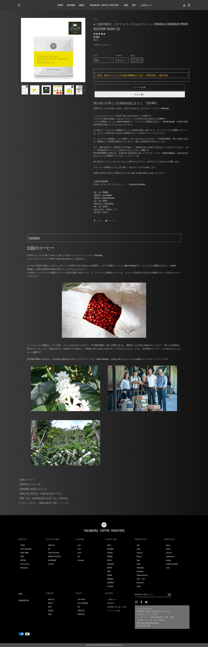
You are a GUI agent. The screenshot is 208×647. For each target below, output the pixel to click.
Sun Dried (169, 552)
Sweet (79, 552)
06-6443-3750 (145, 625)
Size (95, 55)
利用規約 (110, 603)
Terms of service (24, 564)
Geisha (138, 549)
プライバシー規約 (113, 610)
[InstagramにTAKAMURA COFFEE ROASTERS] (136, 602)
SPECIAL (22, 545)
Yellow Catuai (140, 567)
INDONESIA (110, 578)
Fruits (79, 545)
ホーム (95, 19)
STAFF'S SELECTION (53, 552)
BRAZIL (109, 545)
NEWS (50, 606)
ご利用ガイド (146, 5)
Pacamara (140, 552)
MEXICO (109, 560)
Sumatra (168, 560)
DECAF (22, 556)
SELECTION (71, 5)
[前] (20, 90)
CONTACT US (81, 614)
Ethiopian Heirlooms (142, 575)
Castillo (139, 586)
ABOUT (81, 5)
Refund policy (24, 567)
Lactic (167, 567)
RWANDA (109, 575)
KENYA (109, 571)
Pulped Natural (170, 556)
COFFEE (60, 5)
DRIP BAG (23, 560)
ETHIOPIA (110, 552)
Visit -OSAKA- (81, 599)
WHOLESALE (81, 610)
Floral (79, 549)
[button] (99, 33)
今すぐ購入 (140, 94)
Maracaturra (140, 582)
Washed (168, 549)
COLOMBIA (110, 549)
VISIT (134, 5)
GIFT (49, 549)
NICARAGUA (110, 582)
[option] (52, 50)
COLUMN (50, 610)
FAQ (79, 606)
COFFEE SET (51, 545)
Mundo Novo (140, 571)
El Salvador (110, 586)
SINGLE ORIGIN (24, 552)
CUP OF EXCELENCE (25, 549)
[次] (83, 90)
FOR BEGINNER (52, 560)
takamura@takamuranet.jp (150, 622)
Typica (138, 560)
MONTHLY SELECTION (54, 556)
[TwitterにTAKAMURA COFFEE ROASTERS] (146, 602)
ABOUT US (51, 599)
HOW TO (50, 603)
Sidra (138, 545)
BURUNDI (109, 556)
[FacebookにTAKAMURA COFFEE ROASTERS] (141, 602)
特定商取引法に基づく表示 (117, 606)
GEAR (126, 5)
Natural (168, 545)
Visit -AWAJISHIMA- (83, 603)
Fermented (81, 560)
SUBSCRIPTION (24, 600)
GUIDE (50, 614)
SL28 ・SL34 (141, 578)
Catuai (138, 564)
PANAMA (109, 567)
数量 (133, 55)
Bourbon (139, 556)
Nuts (79, 556)
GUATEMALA (110, 564)
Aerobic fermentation (172, 564)
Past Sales (51, 564)
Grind (119, 55)
